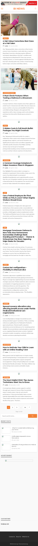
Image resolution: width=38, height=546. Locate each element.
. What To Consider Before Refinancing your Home (23, 428)
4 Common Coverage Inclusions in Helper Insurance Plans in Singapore (18, 164)
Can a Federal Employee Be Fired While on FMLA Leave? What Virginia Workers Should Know (19, 198)
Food (5, 125)
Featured (6, 377)
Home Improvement (9, 93)
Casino (6, 264)
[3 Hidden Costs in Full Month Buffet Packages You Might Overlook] (19, 122)
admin (6, 46)
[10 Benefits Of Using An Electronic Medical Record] (6, 447)
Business (6, 303)
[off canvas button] (2, 8)
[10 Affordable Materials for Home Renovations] (6, 438)
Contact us (12, 536)
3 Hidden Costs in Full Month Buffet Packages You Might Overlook (18, 129)
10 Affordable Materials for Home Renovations (21, 437)
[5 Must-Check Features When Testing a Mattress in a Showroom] (19, 79)
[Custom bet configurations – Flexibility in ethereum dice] (19, 261)
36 (25, 407)
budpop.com (5, 524)
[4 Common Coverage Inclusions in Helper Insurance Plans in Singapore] (19, 156)
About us (18, 536)
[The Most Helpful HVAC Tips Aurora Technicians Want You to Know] (19, 374)
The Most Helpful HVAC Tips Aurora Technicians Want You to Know (18, 381)
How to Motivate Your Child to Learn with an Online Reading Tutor (18, 348)
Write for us (25, 536)
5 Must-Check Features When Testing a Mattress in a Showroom (17, 97)
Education (7, 344)
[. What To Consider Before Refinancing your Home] (6, 430)
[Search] (35, 8)
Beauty (6, 38)
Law (5, 192)
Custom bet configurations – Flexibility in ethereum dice (15, 268)
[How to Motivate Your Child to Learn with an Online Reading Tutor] (19, 341)
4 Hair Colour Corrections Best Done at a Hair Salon (18, 42)
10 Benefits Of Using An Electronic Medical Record (24, 445)
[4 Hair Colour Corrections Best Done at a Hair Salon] (19, 25)
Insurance (6, 160)
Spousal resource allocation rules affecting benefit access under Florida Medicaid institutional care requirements (19, 309)
